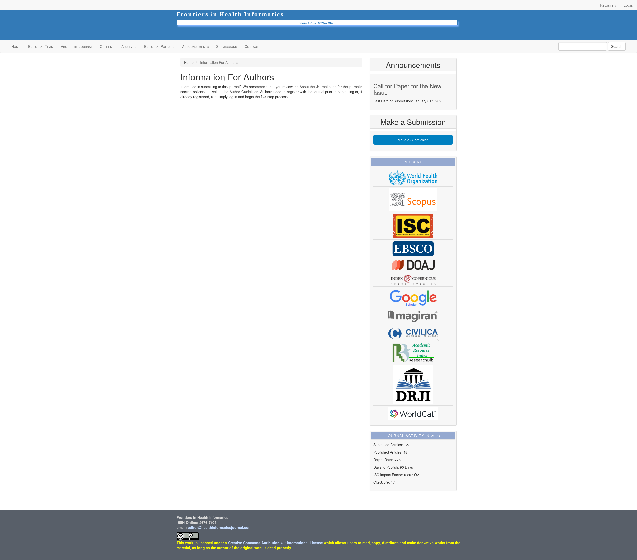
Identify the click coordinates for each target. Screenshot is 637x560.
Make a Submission (413, 139)
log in (233, 96)
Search (616, 46)
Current (107, 46)
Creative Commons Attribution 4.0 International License (275, 542)
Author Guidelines (244, 91)
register (293, 91)
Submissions (226, 46)
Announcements (195, 46)
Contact (252, 46)
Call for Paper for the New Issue (407, 89)
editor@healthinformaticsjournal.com (219, 527)
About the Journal (76, 46)
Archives (129, 46)
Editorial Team (40, 46)
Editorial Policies (159, 46)
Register (608, 5)
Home (16, 46)
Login (628, 5)
